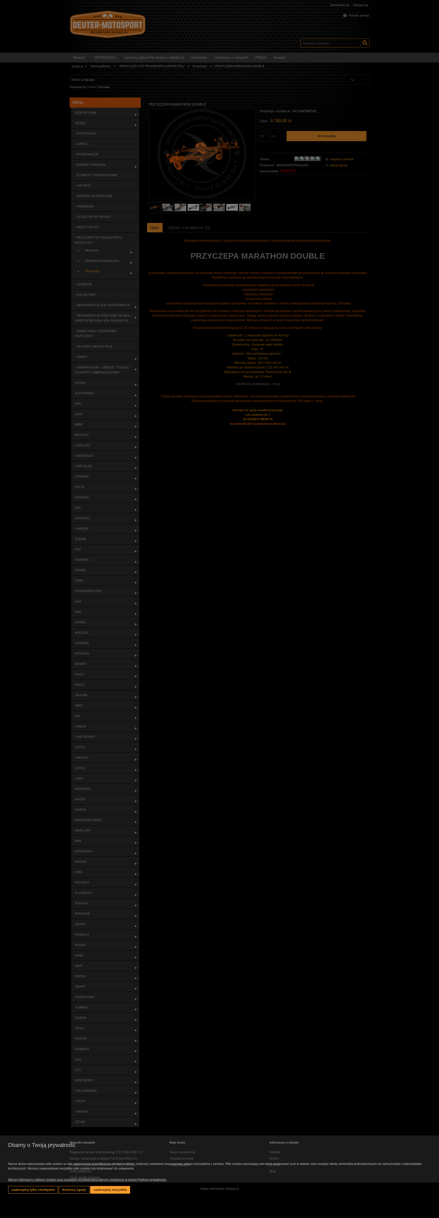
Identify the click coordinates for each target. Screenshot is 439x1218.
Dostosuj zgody (74, 1190)
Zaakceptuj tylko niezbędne (33, 1190)
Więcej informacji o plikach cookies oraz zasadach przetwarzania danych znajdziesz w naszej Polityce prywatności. (87, 1179)
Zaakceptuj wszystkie (110, 1190)
